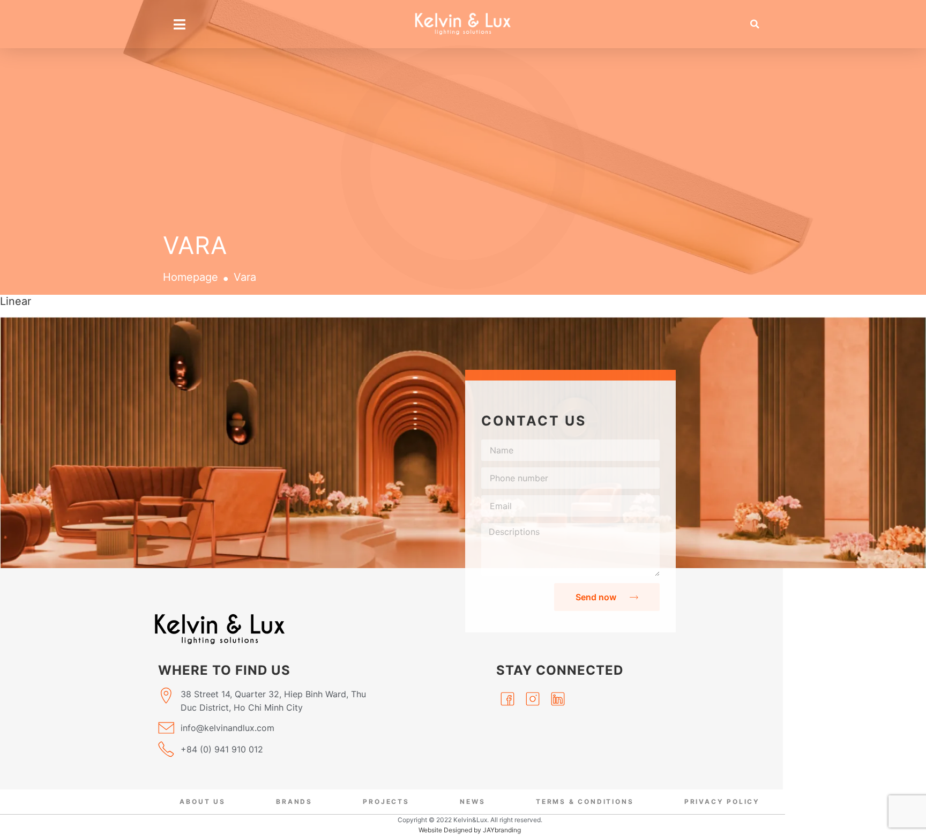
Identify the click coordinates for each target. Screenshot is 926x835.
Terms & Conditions (584, 801)
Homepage (190, 277)
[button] (755, 24)
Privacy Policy (722, 801)
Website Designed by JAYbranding (470, 830)
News (472, 801)
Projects (386, 801)
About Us (202, 801)
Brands (294, 801)
